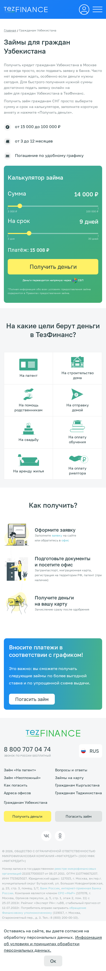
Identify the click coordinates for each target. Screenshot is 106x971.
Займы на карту (69, 777)
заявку (57, 535)
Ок (53, 961)
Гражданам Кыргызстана (77, 785)
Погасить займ (32, 699)
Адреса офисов (17, 793)
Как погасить (15, 785)
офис (65, 540)
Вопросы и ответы (71, 770)
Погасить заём (79, 816)
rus (94, 751)
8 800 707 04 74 (27, 749)
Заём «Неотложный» (22, 777)
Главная (10, 30)
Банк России (49, 888)
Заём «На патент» (20, 770)
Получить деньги (53, 266)
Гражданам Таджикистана (78, 793)
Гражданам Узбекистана (25, 802)
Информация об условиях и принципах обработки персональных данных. (53, 944)
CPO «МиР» (66, 893)
